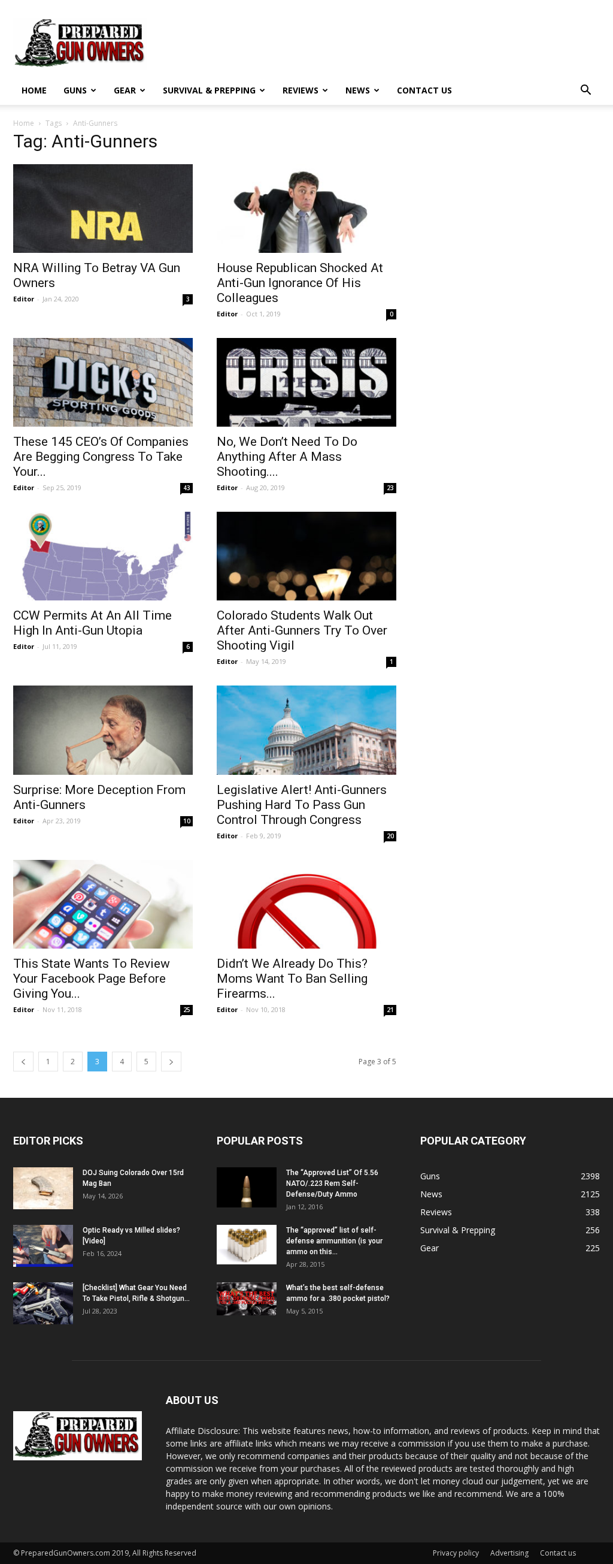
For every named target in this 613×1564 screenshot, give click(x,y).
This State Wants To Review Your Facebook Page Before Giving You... (91, 978)
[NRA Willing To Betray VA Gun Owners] (103, 208)
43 (186, 488)
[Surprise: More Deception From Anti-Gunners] (103, 730)
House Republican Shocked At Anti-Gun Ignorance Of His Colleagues (300, 283)
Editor (23, 298)
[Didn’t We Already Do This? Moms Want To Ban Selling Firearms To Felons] (306, 904)
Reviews (300, 90)
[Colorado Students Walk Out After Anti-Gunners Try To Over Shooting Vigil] (306, 556)
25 (186, 1010)
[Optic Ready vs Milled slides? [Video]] (43, 1246)
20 (390, 836)
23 (390, 488)
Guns (75, 90)
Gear (125, 90)
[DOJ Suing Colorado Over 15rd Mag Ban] (43, 1188)
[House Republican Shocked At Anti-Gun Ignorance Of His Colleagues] (306, 208)
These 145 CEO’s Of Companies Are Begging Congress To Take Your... (101, 456)
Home (34, 90)
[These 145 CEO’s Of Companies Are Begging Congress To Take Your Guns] (103, 382)
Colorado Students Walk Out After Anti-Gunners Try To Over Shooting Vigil (302, 630)
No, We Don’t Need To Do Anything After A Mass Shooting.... (287, 456)
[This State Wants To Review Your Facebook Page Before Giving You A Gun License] (103, 904)
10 (186, 821)
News (357, 90)
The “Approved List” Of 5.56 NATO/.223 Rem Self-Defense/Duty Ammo (332, 1183)
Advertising (509, 1553)
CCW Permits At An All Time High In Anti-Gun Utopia (92, 623)
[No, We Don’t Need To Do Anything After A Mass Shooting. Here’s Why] (306, 382)
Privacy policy (456, 1553)
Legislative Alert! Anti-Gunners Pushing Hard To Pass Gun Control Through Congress (302, 805)
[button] (585, 91)
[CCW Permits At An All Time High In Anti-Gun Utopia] (103, 556)
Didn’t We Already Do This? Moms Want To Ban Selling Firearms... (292, 978)
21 (390, 1010)
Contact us (424, 90)
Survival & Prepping (209, 90)
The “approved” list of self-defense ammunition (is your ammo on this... (334, 1241)
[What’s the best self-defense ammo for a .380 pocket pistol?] (247, 1299)
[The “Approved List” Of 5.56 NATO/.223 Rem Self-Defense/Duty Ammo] (247, 1187)
